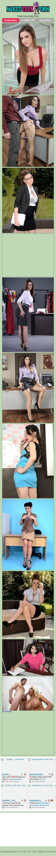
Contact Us (51, 851)
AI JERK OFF (28, 20)
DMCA (41, 851)
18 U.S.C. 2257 (30, 851)
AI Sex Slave (10, 20)
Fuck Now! (45, 20)
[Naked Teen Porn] (28, 8)
